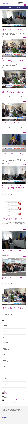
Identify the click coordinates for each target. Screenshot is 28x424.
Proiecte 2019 (4, 343)
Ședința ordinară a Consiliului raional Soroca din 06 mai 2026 (14, 29)
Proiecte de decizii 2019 (5, 385)
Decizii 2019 (4, 331)
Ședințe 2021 (4, 367)
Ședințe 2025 (4, 372)
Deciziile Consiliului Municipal (6, 330)
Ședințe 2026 (4, 373)
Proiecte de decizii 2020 (5, 356)
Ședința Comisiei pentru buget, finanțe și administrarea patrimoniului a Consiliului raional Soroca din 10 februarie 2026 (13, 308)
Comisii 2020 (4, 348)
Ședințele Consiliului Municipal (6, 349)
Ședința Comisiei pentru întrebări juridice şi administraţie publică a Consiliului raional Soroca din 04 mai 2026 (13, 124)
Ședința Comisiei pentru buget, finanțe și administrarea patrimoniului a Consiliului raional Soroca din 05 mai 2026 (13, 60)
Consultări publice (4, 326)
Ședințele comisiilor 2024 (5, 379)
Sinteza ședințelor (5, 383)
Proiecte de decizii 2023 (5, 360)
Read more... (24, 37)
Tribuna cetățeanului (5, 325)
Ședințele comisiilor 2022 (5, 377)
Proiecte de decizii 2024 (5, 361)
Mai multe (19, 410)
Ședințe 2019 (4, 350)
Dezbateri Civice (4, 324)
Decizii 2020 (4, 332)
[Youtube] (18, 1)
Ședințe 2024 (4, 371)
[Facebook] (16, 1)
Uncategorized (4, 389)
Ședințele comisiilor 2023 (5, 378)
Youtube (3, 419)
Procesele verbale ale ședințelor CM (7, 338)
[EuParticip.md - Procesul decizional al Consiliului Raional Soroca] (5, 3)
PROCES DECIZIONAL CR (5, 354)
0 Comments (7, 36)
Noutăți (4, 337)
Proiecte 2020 (4, 344)
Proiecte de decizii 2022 (5, 359)
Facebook (2, 419)
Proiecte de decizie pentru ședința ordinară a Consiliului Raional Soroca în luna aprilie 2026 (12, 218)
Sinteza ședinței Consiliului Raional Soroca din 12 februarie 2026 (13, 251)
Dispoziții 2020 (4, 336)
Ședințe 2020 (4, 366)
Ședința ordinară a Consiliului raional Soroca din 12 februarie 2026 (14, 278)
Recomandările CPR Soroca (6, 365)
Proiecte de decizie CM (5, 342)
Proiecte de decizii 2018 (5, 384)
